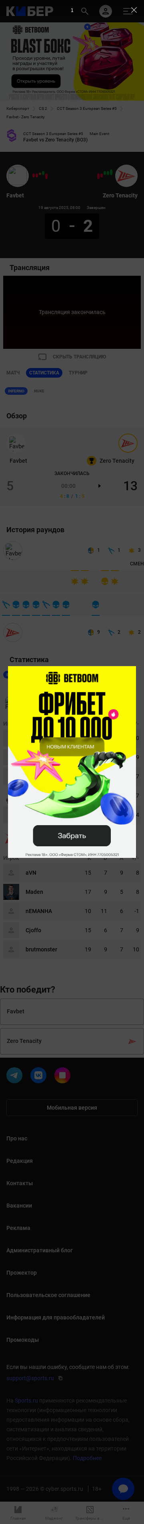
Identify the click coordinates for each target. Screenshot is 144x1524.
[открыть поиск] (84, 11)
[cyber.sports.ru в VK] (40, 1076)
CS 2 (43, 108)
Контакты (19, 1183)
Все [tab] (10, 674)
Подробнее (87, 1458)
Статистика (44, 373)
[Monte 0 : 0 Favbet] (40, 174)
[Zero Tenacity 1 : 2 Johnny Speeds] (101, 175)
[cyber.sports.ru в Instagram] (64, 1076)
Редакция (19, 1161)
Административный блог (39, 1250)
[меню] (128, 11)
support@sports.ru (30, 1378)
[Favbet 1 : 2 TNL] (33, 175)
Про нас (16, 1138)
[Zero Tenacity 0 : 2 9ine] (98, 176)
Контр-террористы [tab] (44, 674)
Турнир (78, 373)
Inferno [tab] (16, 391)
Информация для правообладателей (55, 1317)
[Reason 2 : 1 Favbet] (37, 175)
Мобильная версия (72, 1107)
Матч (13, 373)
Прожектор (21, 1272)
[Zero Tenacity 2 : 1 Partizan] (108, 173)
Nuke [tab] (39, 391)
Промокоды (22, 1340)
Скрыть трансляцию (79, 357)
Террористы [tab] (87, 674)
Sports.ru (26, 1400)
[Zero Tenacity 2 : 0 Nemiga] (111, 172)
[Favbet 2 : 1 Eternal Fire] (43, 173)
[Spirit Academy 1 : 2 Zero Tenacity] (105, 173)
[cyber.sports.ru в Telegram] (16, 1076)
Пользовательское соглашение (48, 1295)
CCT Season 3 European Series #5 (87, 108)
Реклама (18, 1228)
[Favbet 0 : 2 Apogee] (46, 176)
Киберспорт (17, 108)
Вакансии (19, 1205)
